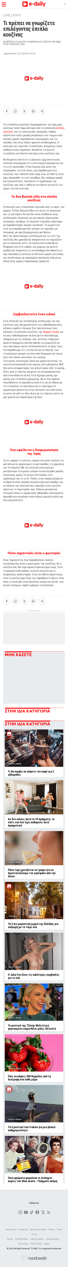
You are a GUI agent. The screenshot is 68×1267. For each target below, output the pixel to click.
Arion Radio (23, 1244)
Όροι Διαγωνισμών (38, 1229)
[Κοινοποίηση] (42, 111)
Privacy (52, 1229)
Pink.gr (10, 1239)
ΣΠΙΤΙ (17, 15)
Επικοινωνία (11, 1229)
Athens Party (36, 1244)
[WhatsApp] (15, 111)
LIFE (6, 15)
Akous (47, 1244)
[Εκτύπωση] (33, 111)
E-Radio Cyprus (37, 1239)
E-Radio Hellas (21, 1239)
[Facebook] (6, 111)
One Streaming (52, 1239)
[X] (24, 111)
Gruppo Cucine (51, 331)
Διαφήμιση (23, 1229)
